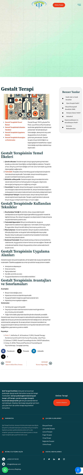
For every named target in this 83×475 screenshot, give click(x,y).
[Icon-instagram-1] (64, 459)
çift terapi (11, 398)
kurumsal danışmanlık (10, 400)
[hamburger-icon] (79, 5)
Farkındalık (8, 172)
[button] (8, 351)
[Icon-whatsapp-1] (59, 459)
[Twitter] (49, 459)
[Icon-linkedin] (54, 459)
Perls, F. (7, 335)
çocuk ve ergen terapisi (25, 398)
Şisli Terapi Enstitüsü (10, 391)
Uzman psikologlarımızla (20, 396)
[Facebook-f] (44, 459)
